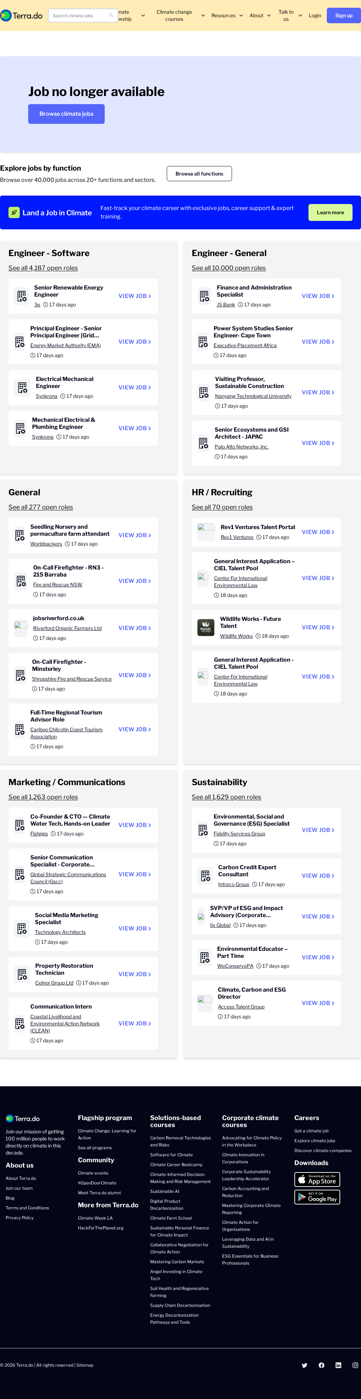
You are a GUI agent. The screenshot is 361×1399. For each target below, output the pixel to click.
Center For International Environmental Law (240, 581)
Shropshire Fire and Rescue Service (72, 679)
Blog (10, 1198)
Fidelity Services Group (239, 834)
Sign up (344, 15)
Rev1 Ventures (237, 537)
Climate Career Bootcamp (176, 1164)
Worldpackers (46, 544)
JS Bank (226, 304)
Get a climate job (311, 1130)
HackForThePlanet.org (100, 1228)
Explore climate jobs (314, 1140)
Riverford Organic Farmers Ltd (67, 628)
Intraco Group (233, 884)
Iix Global (220, 925)
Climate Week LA (95, 1218)
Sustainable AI (164, 1191)
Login (315, 15)
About (256, 15)
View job (132, 296)
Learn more (330, 212)
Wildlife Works (236, 636)
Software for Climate (171, 1154)
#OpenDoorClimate (97, 1182)
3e (37, 304)
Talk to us (286, 15)
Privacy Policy (19, 1217)
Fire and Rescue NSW (57, 584)
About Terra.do (21, 1178)
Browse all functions (199, 174)
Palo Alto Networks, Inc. (242, 447)
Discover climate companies (322, 1150)
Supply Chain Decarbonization (180, 1305)
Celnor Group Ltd (54, 983)
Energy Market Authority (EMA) (65, 345)
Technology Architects (60, 932)
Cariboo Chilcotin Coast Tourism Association (66, 732)
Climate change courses (174, 15)
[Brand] (21, 15)
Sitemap (85, 1365)
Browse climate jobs (66, 113)
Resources (223, 15)
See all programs (95, 1147)
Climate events (93, 1173)
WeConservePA (235, 966)
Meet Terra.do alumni (99, 1192)
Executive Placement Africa (245, 345)
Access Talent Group (241, 1007)
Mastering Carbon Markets (177, 1261)
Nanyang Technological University (253, 396)
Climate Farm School (171, 1218)
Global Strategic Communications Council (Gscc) (68, 877)
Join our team (19, 1188)
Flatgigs (39, 834)
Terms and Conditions (27, 1207)
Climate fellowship (120, 15)
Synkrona (46, 396)
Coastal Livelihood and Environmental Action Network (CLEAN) (65, 1023)
